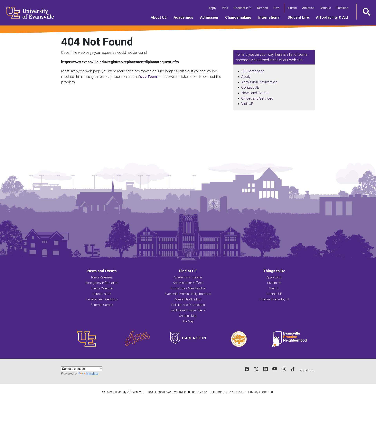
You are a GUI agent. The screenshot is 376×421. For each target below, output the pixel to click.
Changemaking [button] (240, 17)
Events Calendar (102, 288)
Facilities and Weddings (102, 299)
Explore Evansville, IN (274, 299)
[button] (366, 12)
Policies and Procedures (188, 305)
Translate (92, 373)
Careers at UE (101, 294)
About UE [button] (160, 17)
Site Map (188, 321)
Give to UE (274, 283)
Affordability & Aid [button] (333, 17)
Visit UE (247, 104)
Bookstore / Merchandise (188, 288)
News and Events (254, 93)
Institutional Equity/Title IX (188, 310)
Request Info (243, 8)
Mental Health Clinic (188, 299)
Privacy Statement (261, 392)
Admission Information (259, 82)
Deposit (262, 8)
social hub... (307, 370)
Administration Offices (188, 283)
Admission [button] (211, 17)
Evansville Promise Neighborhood (188, 294)
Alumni (292, 8)
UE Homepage (252, 71)
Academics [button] (185, 17)
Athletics (309, 8)
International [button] (271, 17)
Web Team (148, 77)
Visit (226, 8)
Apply (213, 8)
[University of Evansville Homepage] (27, 12)
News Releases (102, 277)
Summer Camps (102, 305)
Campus (326, 8)
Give (277, 8)
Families (343, 8)
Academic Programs (188, 277)
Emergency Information (102, 283)
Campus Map (188, 316)
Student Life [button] (300, 17)
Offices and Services (257, 98)
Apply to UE (274, 277)
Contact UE (250, 87)
